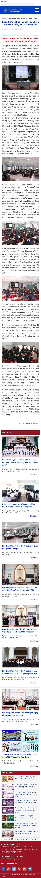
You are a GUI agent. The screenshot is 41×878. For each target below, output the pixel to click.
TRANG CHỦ (6, 18)
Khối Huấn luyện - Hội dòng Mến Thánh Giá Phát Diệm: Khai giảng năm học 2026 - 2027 (20, 462)
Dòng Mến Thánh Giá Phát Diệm (24, 18)
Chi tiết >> (34, 474)
